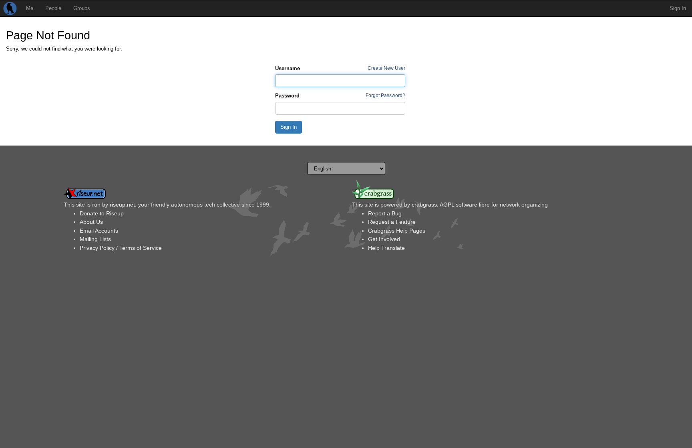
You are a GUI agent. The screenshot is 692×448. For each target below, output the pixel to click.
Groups (81, 8)
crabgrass (424, 204)
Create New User (386, 68)
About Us (91, 222)
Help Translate (386, 248)
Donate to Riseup (102, 213)
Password (287, 96)
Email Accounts (99, 230)
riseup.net (122, 204)
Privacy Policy (97, 248)
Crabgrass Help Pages (396, 230)
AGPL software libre (465, 204)
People (53, 8)
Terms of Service (140, 248)
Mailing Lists (95, 239)
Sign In (678, 8)
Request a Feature (392, 222)
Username (287, 68)
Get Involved (384, 239)
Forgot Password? (385, 95)
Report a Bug (385, 213)
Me (29, 8)
